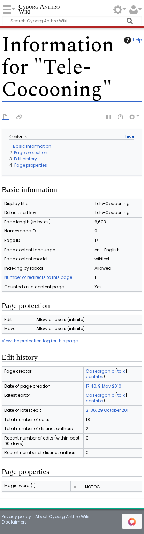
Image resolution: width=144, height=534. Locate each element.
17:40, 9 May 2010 (103, 386)
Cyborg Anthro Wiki (39, 9)
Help (137, 40)
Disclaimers (14, 522)
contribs (94, 377)
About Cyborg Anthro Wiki (62, 516)
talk (121, 371)
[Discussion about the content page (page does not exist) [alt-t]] (19, 116)
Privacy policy (16, 516)
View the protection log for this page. (40, 341)
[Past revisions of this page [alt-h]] (120, 116)
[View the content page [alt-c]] (5, 116)
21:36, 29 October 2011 (108, 410)
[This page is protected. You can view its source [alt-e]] (109, 116)
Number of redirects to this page (38, 277)
